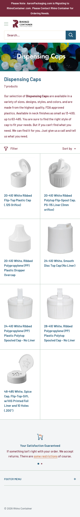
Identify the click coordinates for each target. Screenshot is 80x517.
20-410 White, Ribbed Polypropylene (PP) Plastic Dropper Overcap (18, 268)
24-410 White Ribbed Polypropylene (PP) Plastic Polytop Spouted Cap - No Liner (19, 333)
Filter (14, 148)
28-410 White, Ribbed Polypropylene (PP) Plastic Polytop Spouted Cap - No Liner (59, 333)
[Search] (71, 35)
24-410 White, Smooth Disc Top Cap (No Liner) (59, 263)
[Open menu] (6, 24)
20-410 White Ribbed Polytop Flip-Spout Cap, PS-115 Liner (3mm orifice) (60, 203)
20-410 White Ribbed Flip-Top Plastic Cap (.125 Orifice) (18, 200)
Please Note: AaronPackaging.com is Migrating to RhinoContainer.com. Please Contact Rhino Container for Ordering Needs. (40, 8)
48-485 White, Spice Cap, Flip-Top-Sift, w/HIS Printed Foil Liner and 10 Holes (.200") (18, 401)
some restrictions (45, 456)
